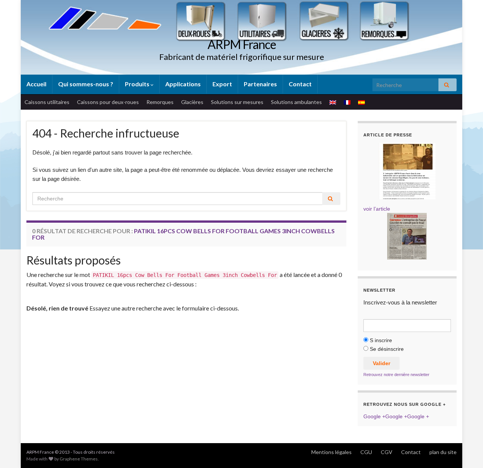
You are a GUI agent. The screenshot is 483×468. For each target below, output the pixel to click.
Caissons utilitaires (47, 102)
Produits (138, 83)
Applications (183, 83)
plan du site (443, 452)
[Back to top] (466, 451)
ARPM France (242, 44)
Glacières (192, 102)
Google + (374, 416)
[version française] (347, 102)
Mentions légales (331, 452)
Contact (300, 83)
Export (222, 83)
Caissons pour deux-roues (108, 102)
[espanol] (361, 102)
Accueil (36, 83)
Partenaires (260, 83)
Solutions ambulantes (296, 102)
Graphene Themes (79, 459)
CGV (386, 452)
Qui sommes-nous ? (85, 83)
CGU (366, 452)
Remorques (160, 102)
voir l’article (376, 209)
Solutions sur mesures (237, 102)
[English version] (333, 102)
